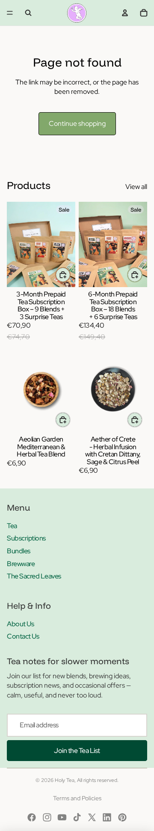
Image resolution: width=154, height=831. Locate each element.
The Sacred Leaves (34, 576)
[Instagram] (47, 817)
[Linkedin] (107, 817)
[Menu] (10, 13)
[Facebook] (32, 817)
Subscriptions (26, 538)
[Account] (125, 12)
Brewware (21, 563)
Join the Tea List (77, 750)
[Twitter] (92, 817)
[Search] (28, 12)
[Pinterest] (122, 817)
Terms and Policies (77, 798)
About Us (20, 623)
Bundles (18, 550)
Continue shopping (77, 123)
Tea (12, 525)
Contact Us (23, 636)
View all (136, 186)
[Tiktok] (77, 817)
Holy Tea (64, 780)
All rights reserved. (97, 780)
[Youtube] (62, 817)
